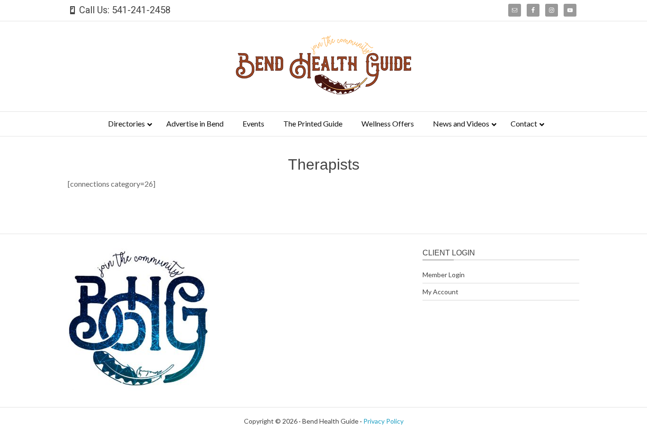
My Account (440, 292)
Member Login (443, 275)
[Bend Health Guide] (323, 91)
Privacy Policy (383, 421)
